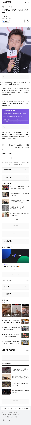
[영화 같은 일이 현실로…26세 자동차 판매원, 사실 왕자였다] (5, 216)
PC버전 (19, 408)
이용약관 (11, 417)
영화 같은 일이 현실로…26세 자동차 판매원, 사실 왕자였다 (19, 214)
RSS (18, 414)
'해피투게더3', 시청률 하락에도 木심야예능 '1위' (13, 116)
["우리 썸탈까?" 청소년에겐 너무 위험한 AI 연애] (6, 394)
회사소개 (3, 412)
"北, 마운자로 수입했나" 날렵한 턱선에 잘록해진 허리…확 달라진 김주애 (19, 187)
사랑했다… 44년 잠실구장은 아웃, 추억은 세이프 (20, 384)
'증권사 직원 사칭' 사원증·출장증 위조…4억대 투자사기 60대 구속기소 (19, 207)
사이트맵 (26, 408)
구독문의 (9, 414)
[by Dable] (27, 350)
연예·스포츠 (4, 7)
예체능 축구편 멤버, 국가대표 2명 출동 (11, 119)
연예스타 (10, 7)
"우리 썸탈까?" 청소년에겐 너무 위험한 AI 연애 (20, 391)
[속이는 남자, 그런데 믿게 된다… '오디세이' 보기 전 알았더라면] (6, 372)
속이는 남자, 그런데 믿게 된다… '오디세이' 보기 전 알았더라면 (20, 370)
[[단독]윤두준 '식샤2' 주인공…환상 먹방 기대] (15, 50)
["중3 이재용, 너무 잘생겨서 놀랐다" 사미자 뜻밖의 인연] (5, 196)
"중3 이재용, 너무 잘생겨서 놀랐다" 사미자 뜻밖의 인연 (19, 194)
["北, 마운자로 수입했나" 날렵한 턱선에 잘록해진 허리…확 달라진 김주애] (5, 190)
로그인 (5, 408)
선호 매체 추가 (6, 21)
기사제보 (14, 414)
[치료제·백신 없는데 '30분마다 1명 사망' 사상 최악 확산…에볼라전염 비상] (25, 344)
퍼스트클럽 (4, 414)
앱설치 (12, 408)
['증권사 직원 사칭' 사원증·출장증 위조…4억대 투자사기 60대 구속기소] (5, 210)
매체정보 (16, 417)
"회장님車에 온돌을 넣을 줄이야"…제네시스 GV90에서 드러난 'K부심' (19, 201)
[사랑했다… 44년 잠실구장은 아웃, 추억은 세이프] (6, 387)
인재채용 (15, 412)
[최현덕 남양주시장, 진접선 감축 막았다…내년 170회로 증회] (25, 330)
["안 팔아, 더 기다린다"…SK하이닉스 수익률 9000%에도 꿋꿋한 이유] (25, 337)
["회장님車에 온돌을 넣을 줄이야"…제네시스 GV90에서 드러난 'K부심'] (5, 203)
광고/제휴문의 (9, 412)
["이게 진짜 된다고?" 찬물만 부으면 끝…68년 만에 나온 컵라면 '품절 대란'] (25, 323)
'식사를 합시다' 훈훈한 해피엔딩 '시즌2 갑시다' (12, 121)
